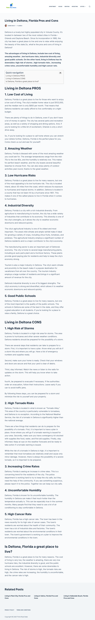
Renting (67, 6)
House (60, 6)
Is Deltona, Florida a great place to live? (22, 81)
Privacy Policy (9, 610)
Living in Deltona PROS (15, 76)
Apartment (52, 6)
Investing (75, 6)
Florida (19, 25)
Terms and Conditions (24, 610)
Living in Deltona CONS (15, 78)
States (82, 6)
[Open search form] (89, 6)
